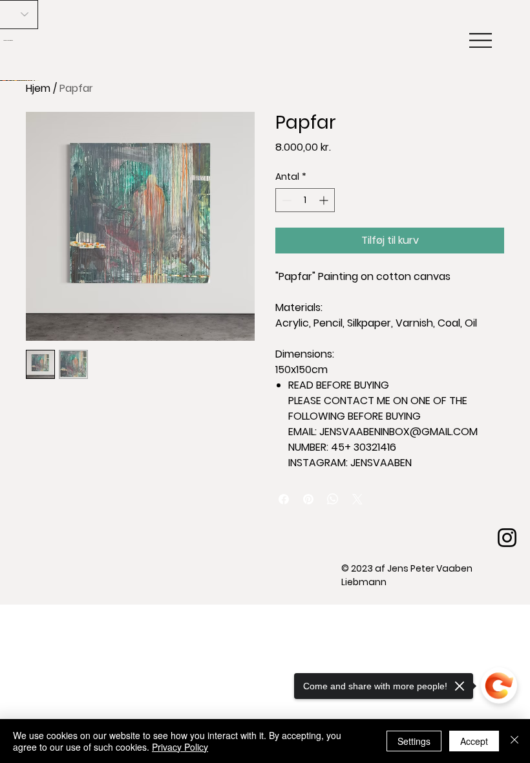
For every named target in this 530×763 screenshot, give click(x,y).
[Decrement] (285, 200)
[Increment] (325, 200)
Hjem (38, 88)
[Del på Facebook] (284, 499)
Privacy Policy (180, 746)
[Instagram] (507, 537)
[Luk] (514, 741)
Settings (414, 741)
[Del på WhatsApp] (333, 499)
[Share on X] (357, 499)
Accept (474, 741)
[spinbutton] (305, 200)
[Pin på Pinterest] (308, 499)
